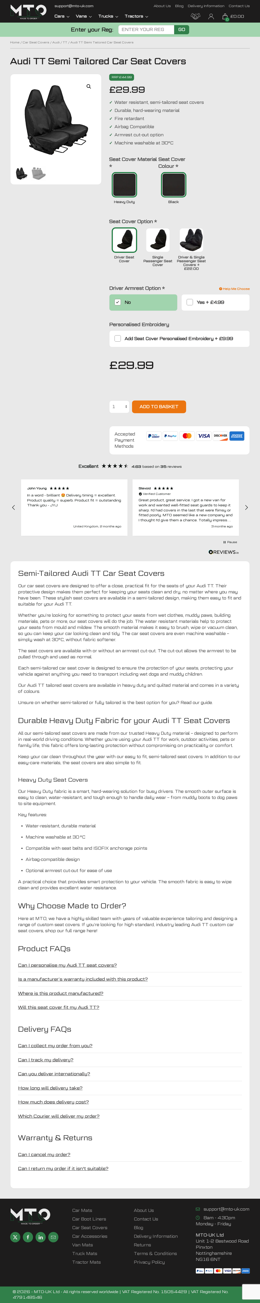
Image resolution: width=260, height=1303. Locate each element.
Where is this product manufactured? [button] (60, 993)
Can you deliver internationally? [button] (54, 1073)
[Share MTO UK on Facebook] (28, 1237)
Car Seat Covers (36, 42)
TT (65, 42)
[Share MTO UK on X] (15, 1237)
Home (15, 42)
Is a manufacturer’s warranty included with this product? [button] (83, 979)
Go (181, 29)
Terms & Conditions (155, 1253)
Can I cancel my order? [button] (44, 1154)
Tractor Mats (86, 1262)
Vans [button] (81, 16)
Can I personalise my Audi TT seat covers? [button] (67, 965)
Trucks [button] (105, 16)
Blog (179, 6)
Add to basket (159, 406)
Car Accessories (89, 1236)
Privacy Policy (149, 1262)
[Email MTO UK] (53, 1237)
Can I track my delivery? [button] (45, 1059)
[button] (88, 86)
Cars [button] (59, 16)
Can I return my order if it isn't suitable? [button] (63, 1168)
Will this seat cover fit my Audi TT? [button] (58, 1007)
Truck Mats (84, 1253)
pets (225, 739)
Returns (142, 1245)
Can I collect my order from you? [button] (55, 1045)
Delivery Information (206, 6)
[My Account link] (211, 15)
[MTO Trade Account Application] (195, 15)
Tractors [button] (134, 16)
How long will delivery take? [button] (50, 1088)
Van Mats (82, 1245)
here (91, 930)
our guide (201, 702)
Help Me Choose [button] (236, 289)
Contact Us (239, 6)
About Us (162, 6)
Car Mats (82, 1210)
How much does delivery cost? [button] (53, 1102)
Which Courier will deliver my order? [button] (59, 1116)
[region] (130, 507)
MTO (40, 918)
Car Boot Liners (89, 1219)
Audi (56, 42)
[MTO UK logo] (28, 12)
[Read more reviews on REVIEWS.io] (223, 553)
